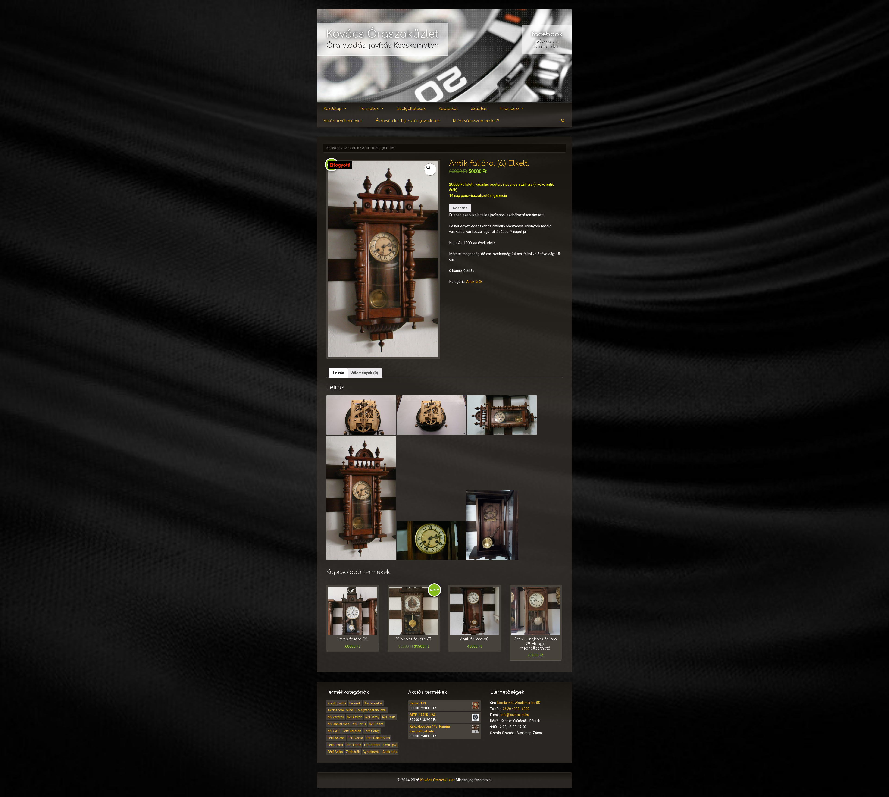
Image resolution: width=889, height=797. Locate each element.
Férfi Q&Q (390, 745)
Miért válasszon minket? (476, 121)
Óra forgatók (373, 703)
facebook (547, 34)
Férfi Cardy (372, 731)
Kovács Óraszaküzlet (382, 34)
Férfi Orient (372, 745)
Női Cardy (372, 717)
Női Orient (376, 724)
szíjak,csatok (337, 703)
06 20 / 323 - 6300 (516, 709)
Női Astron (354, 717)
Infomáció (509, 109)
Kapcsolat (448, 109)
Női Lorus (359, 724)
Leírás (338, 373)
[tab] (338, 373)
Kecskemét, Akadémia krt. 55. (519, 703)
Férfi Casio (355, 738)
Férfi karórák (352, 731)
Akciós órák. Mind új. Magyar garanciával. (357, 710)
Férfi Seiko (335, 752)
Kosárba (460, 208)
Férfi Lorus (353, 745)
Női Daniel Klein (339, 724)
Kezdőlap (333, 109)
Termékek (369, 109)
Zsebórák (353, 752)
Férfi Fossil (335, 745)
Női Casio (389, 717)
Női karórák (336, 717)
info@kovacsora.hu (515, 715)
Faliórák (355, 703)
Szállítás (479, 109)
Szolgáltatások (411, 109)
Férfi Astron (336, 738)
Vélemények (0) (364, 373)
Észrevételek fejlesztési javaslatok (408, 121)
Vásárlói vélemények (343, 121)
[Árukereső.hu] (547, 85)
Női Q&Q (334, 731)
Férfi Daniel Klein (378, 738)
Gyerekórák (371, 752)
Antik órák (351, 148)
